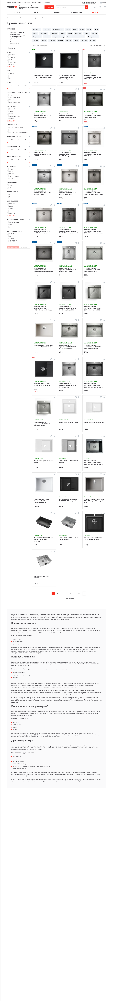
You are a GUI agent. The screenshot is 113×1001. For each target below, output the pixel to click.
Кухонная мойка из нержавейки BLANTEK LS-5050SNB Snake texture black (68, 231)
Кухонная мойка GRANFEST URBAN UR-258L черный (43, 384)
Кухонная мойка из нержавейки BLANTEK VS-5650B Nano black (42, 154)
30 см (35, 33)
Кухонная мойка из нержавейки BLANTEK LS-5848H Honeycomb (93, 269)
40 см (68, 29)
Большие (78, 33)
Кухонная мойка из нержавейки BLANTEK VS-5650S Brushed (42, 192)
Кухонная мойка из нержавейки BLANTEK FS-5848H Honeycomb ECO (93, 346)
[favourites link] (99, 7)
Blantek (44, 40)
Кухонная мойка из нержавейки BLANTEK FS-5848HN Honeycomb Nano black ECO (93, 385)
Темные (62, 33)
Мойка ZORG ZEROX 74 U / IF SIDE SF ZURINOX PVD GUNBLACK (43, 539)
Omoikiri (35, 40)
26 (79, 593)
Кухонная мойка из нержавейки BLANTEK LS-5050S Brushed (67, 385)
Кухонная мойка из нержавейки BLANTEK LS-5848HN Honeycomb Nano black (67, 154)
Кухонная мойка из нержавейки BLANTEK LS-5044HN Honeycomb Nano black (93, 462)
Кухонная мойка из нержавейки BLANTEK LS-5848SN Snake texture (42, 231)
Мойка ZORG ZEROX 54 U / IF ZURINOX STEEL (68, 538)
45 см (75, 29)
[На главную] (12, 7)
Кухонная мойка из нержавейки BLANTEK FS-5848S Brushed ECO (67, 346)
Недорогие (36, 29)
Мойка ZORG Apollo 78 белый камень (94, 423)
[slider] (7, 88)
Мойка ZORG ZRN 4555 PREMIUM (41, 577)
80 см (96, 29)
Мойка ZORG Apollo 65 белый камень (43, 461)
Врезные (47, 37)
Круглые (84, 40)
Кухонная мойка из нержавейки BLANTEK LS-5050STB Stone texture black (93, 192)
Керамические (58, 29)
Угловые (92, 40)
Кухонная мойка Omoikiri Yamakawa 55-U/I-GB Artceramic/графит (67, 77)
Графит (86, 33)
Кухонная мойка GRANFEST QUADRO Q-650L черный (68, 500)
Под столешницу (58, 37)
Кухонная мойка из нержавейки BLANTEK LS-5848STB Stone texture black (43, 269)
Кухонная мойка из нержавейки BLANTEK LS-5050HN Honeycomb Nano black (67, 115)
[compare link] (94, 7)
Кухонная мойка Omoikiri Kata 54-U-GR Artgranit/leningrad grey (94, 500)
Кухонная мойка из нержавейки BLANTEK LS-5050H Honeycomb (42, 115)
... (74, 593)
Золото (94, 33)
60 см (89, 29)
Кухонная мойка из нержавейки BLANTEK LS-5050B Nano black (93, 77)
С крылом (47, 29)
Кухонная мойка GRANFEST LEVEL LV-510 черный (93, 538)
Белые (68, 40)
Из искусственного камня (75, 37)
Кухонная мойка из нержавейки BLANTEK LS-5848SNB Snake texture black (93, 231)
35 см (70, 33)
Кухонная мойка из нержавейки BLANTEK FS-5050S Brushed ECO (42, 423)
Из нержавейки (93, 37)
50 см (82, 29)
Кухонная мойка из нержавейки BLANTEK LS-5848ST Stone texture (67, 192)
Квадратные (37, 37)
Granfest (52, 40)
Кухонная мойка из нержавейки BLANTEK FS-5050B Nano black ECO (67, 308)
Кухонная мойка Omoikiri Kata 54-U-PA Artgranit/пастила (43, 346)
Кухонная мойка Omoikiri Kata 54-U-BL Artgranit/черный (43, 76)
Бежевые (54, 33)
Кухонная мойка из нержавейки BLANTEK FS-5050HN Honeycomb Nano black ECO (42, 308)
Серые (76, 40)
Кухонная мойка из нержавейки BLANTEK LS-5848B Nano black (93, 115)
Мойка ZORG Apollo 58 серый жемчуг (69, 461)
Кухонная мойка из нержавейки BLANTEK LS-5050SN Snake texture (67, 269)
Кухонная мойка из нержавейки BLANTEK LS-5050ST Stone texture (93, 154)
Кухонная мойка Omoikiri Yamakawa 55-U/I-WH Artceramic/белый (42, 500)
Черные (60, 40)
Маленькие (43, 33)
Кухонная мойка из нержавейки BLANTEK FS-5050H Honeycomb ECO (93, 308)
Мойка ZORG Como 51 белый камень (68, 423)
